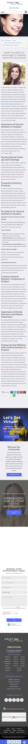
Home (8, 728)
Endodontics (14, 684)
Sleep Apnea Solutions (14, 689)
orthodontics (14, 686)
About (13, 728)
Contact (5, 732)
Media (14, 730)
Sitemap (12, 732)
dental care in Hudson (12, 191)
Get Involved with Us (14, 474)
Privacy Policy (20, 732)
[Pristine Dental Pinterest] (18, 700)
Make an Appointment (12, 742)
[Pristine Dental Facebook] (6, 700)
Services (19, 728)
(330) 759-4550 (14, 8)
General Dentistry (14, 679)
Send (14, 620)
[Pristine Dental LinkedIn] (22, 700)
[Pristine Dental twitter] (10, 700)
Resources (21, 730)
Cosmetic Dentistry (14, 682)
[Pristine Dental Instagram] (14, 700)
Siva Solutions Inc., (20, 737)
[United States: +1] (3, 582)
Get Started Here (11, 436)
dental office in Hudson (17, 162)
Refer (19, 742)
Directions (15, 742)
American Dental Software (12, 736)
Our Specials (7, 730)
